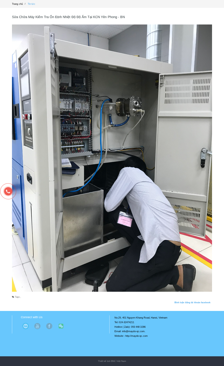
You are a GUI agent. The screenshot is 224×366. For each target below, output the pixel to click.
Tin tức (31, 3)
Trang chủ (17, 3)
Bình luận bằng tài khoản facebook (192, 302)
